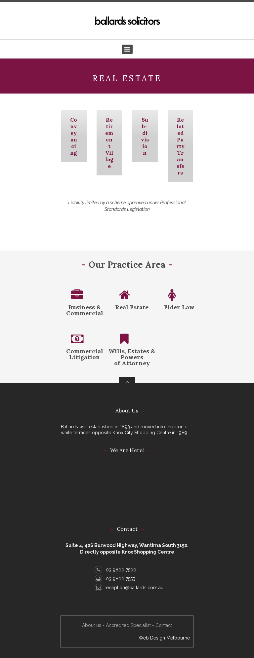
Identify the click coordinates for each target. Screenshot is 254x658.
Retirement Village (109, 142)
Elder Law (179, 307)
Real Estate (131, 307)
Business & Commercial (84, 310)
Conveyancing (73, 136)
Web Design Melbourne (164, 637)
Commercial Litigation (84, 354)
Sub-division (145, 136)
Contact (163, 625)
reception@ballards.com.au (134, 587)
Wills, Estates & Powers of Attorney (131, 357)
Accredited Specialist (128, 625)
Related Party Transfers (180, 146)
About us (91, 625)
